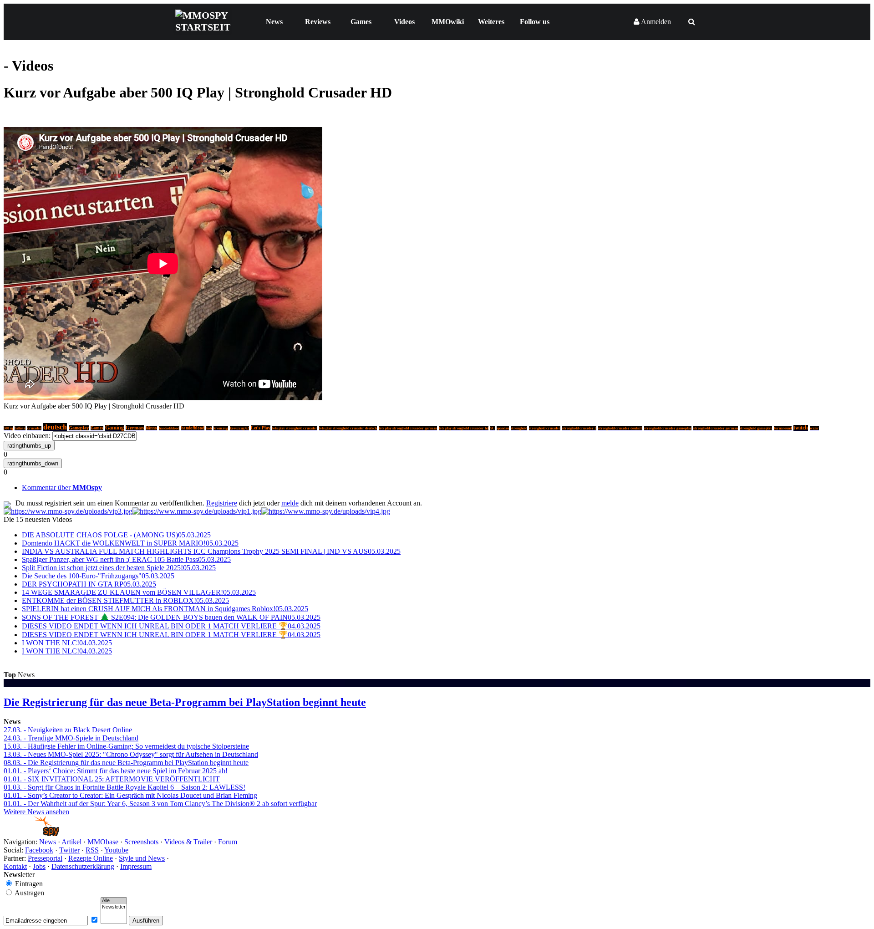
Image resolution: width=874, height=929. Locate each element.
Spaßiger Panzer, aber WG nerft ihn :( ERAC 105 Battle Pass (126, 559)
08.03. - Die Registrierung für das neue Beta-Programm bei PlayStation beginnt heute (126, 762)
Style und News (142, 858)
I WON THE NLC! (67, 643)
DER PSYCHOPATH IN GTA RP (89, 584)
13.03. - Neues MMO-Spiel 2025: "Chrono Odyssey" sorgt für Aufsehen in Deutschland (131, 754)
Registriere (221, 503)
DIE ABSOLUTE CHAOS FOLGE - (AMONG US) (116, 535)
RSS (92, 850)
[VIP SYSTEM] (68, 511)
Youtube (116, 850)
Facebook (39, 850)
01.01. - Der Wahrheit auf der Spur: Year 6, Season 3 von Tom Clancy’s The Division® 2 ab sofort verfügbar (160, 803)
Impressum (136, 866)
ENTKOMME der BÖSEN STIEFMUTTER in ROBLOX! (125, 600)
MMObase (102, 842)
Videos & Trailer (188, 842)
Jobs (39, 866)
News (274, 22)
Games (361, 22)
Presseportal (45, 858)
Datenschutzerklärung (82, 866)
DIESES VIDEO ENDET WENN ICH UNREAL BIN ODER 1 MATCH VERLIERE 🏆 (171, 626)
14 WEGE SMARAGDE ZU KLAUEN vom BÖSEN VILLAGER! (139, 592)
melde (290, 503)
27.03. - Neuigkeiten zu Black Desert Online (68, 730)
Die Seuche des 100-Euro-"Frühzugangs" (98, 576)
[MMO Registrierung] (325, 511)
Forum (227, 842)
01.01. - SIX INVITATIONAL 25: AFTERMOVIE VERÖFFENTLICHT (112, 779)
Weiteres (491, 22)
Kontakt (15, 866)
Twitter (69, 850)
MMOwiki (448, 22)
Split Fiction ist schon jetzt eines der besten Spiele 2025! (119, 568)
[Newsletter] (114, 907)
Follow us (534, 22)
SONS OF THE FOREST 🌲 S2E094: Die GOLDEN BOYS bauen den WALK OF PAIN (171, 617)
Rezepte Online (90, 858)
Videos (404, 22)
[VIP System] (196, 511)
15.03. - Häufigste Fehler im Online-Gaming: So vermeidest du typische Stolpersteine (126, 746)
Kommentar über (62, 487)
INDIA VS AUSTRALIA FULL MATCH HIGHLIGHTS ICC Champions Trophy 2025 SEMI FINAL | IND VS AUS (211, 551)
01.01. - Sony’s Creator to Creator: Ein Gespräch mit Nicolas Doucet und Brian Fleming (130, 795)
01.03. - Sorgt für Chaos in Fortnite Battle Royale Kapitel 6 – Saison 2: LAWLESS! (124, 787)
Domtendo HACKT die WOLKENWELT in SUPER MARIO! (130, 543)
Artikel (71, 842)
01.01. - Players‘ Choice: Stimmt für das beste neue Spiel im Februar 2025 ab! (116, 771)
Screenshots (141, 842)
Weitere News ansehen (36, 812)
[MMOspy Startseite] (31, 833)
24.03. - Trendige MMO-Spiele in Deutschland (71, 738)
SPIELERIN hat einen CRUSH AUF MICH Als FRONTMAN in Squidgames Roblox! (165, 609)
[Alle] (114, 901)
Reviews (317, 22)
